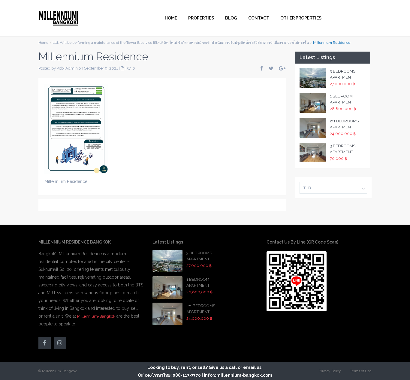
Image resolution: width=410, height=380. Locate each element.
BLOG (231, 18)
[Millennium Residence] (76, 128)
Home (43, 42)
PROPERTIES (201, 18)
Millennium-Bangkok (96, 316)
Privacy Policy (330, 371)
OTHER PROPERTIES (300, 18)
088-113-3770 (187, 375)
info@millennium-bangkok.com (238, 375)
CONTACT (258, 18)
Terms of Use (361, 371)
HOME (171, 18)
